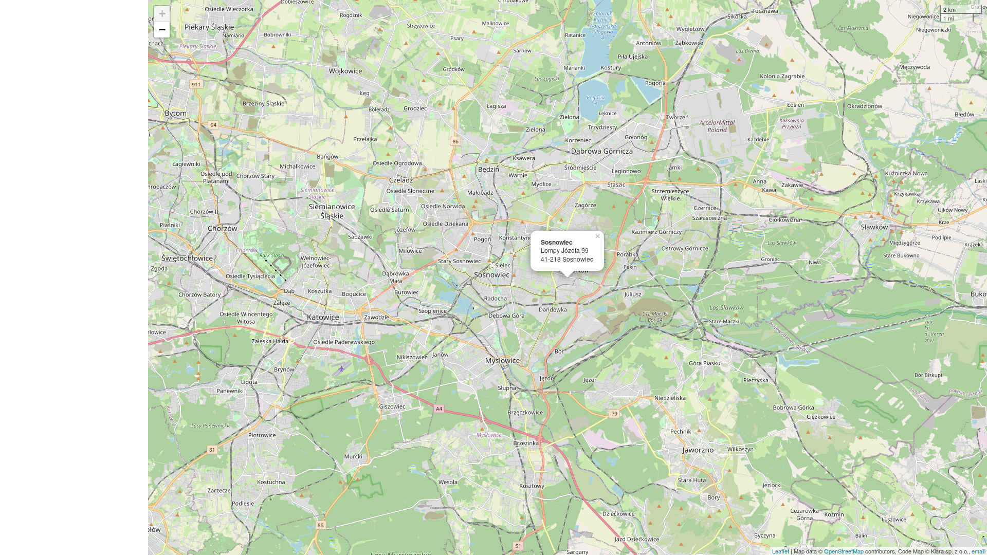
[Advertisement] (74, 277)
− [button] (162, 29)
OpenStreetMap (844, 551)
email (978, 551)
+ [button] (162, 13)
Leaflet (780, 551)
